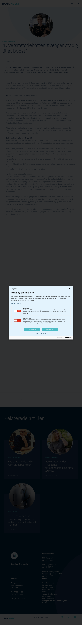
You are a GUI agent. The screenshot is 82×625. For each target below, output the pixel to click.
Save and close (41, 333)
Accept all (32, 329)
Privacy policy (16, 303)
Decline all (49, 329)
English (14, 289)
